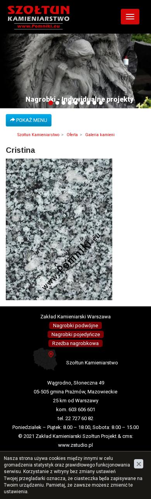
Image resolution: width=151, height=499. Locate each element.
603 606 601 (82, 409)
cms (127, 436)
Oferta (72, 134)
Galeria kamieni (100, 134)
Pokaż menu (31, 120)
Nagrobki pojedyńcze (75, 334)
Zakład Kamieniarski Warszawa (75, 317)
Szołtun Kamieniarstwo (38, 134)
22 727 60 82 (79, 418)
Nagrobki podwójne (75, 325)
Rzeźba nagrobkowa (75, 343)
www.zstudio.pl (75, 445)
